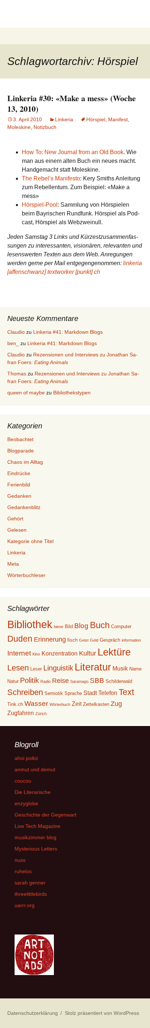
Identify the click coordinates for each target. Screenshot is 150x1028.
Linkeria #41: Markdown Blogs (68, 332)
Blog (81, 626)
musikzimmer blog (35, 837)
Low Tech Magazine (37, 826)
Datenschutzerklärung (32, 1013)
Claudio (16, 332)
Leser (36, 669)
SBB (97, 680)
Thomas (16, 374)
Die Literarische (33, 792)
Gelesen (17, 530)
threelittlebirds (31, 894)
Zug (116, 703)
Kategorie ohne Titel (30, 541)
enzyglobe (26, 803)
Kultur (87, 653)
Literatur (93, 667)
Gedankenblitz (23, 507)
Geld (94, 640)
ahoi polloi (26, 758)
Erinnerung (50, 639)
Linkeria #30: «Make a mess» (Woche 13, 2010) (71, 103)
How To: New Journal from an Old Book (72, 152)
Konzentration (60, 653)
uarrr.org (25, 905)
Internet (19, 653)
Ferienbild (18, 485)
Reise (60, 680)
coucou (23, 781)
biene (58, 626)
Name (135, 669)
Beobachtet (20, 439)
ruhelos (23, 871)
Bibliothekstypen (72, 392)
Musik (120, 668)
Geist (83, 640)
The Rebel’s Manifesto (51, 178)
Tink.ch (15, 704)
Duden (19, 638)
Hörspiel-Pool (40, 205)
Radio (45, 681)
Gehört (15, 518)
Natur (13, 681)
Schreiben (25, 692)
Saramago (79, 681)
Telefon (107, 693)
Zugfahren (20, 713)
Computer (121, 626)
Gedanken (19, 496)
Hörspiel (95, 119)
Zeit (77, 704)
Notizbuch (44, 127)
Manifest (118, 119)
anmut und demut (35, 769)
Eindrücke (18, 473)
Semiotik (53, 693)
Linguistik (58, 668)
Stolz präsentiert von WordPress (102, 1013)
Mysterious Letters (36, 849)
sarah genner (30, 883)
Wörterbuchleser (26, 575)
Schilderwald (119, 681)
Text (126, 692)
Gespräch (110, 640)
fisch (72, 640)
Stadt (90, 693)
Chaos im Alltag (25, 462)
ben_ (13, 343)
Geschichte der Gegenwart (45, 815)
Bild (69, 626)
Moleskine (19, 127)
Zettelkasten (96, 704)
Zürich (41, 713)
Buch (100, 625)
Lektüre (114, 652)
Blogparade (20, 451)
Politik (29, 680)
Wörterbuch (60, 704)
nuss (20, 860)
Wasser (36, 703)
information (131, 640)
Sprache (73, 693)
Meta (13, 564)
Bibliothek (29, 624)
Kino (36, 654)
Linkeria (64, 119)
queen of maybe (26, 392)
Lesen (18, 667)
